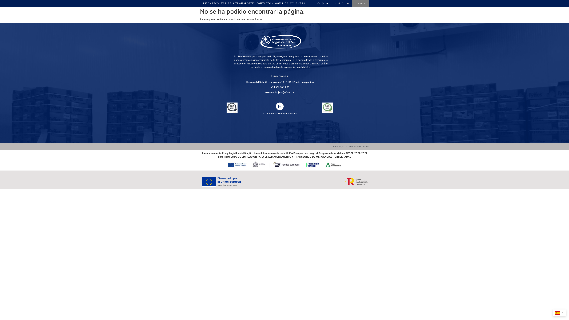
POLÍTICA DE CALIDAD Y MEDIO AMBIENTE (280, 113)
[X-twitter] (331, 3)
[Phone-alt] (343, 3)
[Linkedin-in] (327, 3)
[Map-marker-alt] (339, 3)
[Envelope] (347, 3)
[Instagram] (323, 3)
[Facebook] (318, 3)
